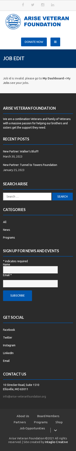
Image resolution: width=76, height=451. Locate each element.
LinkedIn (8, 353)
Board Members (48, 416)
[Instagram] (42, 5)
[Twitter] (32, 5)
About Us (23, 416)
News (6, 229)
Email (7, 275)
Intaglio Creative (56, 442)
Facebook (9, 329)
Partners (20, 422)
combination (22, 119)
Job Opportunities (32, 428)
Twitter (7, 337)
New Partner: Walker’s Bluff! (21, 151)
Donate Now (34, 41)
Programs (9, 237)
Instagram (9, 345)
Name (6, 264)
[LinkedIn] (52, 5)
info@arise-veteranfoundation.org (24, 396)
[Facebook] (23, 5)
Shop (59, 422)
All (4, 222)
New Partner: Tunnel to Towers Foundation (30, 165)
